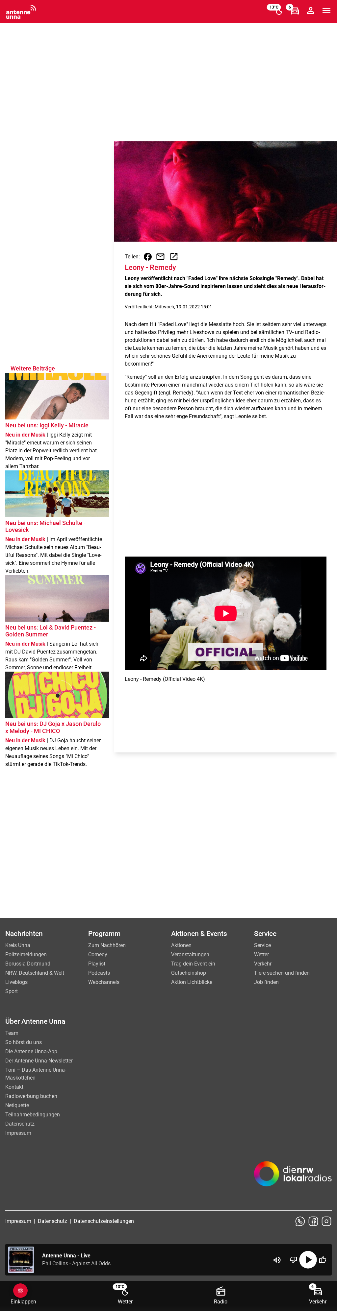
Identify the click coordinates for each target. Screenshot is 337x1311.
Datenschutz (20, 1124)
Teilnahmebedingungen (32, 1114)
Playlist (96, 964)
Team (11, 1033)
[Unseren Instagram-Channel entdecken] (326, 1221)
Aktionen (181, 945)
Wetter (261, 954)
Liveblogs (16, 982)
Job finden (266, 982)
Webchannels (103, 982)
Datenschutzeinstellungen (104, 1221)
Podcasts (99, 973)
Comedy (97, 954)
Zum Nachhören (107, 945)
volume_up (277, 1260)
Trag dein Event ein (193, 964)
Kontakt (14, 1087)
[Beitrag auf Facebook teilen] (148, 257)
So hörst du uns (23, 1042)
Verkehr (263, 964)
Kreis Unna (17, 945)
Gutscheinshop (188, 973)
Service (262, 945)
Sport (11, 991)
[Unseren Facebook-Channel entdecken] (313, 1221)
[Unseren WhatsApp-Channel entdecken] (300, 1221)
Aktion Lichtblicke (191, 982)
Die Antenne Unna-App (31, 1051)
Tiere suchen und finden (282, 973)
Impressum (18, 1133)
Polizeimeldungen (26, 954)
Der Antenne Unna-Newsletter (39, 1061)
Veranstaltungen (190, 954)
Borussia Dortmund (27, 964)
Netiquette (17, 1105)
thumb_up (322, 1260)
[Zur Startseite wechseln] (21, 12)
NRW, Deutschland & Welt (34, 973)
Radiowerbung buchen (31, 1096)
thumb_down (294, 1260)
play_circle (308, 1259)
